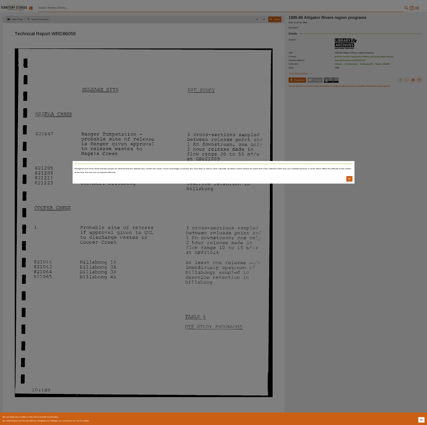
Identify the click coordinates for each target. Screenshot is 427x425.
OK (349, 178)
